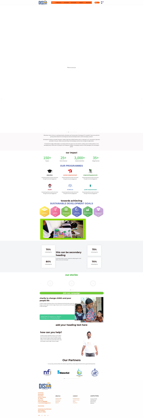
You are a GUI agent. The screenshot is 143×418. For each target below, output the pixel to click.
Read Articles (57, 401)
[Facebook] (101, 1)
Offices (74, 401)
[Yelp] (48, 415)
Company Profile (58, 398)
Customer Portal (76, 400)
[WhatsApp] (42, 415)
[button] (97, 2)
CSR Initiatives (58, 400)
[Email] (45, 415)
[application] (61, 2)
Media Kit (57, 402)
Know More (75, 402)
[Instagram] (101, 3)
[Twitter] (103, 1)
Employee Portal (76, 398)
